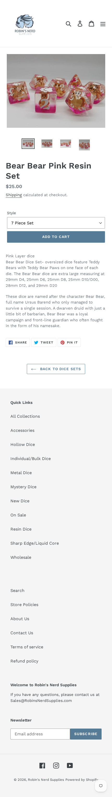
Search (17, 590)
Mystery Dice (23, 486)
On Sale (18, 515)
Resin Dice (21, 529)
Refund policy (24, 661)
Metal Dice (21, 472)
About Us (19, 618)
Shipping (14, 195)
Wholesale (20, 557)
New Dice (19, 500)
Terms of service (26, 646)
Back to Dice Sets (60, 369)
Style (11, 213)
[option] (28, 144)
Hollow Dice (22, 444)
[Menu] (103, 24)
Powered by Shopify (81, 780)
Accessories (22, 430)
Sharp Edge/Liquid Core (34, 543)
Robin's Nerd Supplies (46, 780)
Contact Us (21, 632)
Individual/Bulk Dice (30, 458)
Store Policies (24, 604)
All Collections (25, 416)
